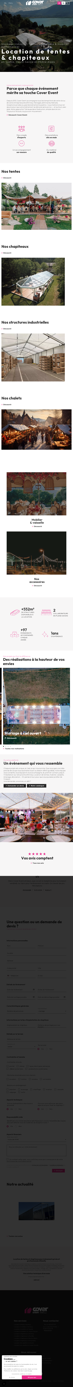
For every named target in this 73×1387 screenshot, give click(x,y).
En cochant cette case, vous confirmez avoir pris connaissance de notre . (35, 1160)
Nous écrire (48, 1330)
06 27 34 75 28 (52, 1327)
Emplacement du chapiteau (17, 1025)
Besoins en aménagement (16, 1085)
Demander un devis (16, 786)
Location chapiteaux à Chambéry (25, 1340)
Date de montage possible (17, 997)
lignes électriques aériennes (40, 1066)
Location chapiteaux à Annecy (24, 1334)
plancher (13, 1089)
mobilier (49, 1089)
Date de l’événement (14, 990)
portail (12, 1066)
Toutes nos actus (16, 1236)
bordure (35, 1079)
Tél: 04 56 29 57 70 (50, 1324)
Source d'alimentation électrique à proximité (20, 1104)
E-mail (40, 976)
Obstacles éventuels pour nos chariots (21, 1075)
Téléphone (14, 976)
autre (23, 1092)
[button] (3, 746)
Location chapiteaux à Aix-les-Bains (25, 1338)
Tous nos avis (38, 863)
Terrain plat (42, 1045)
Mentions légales (14, 1381)
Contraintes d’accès (14, 1062)
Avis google (27, 890)
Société (10, 953)
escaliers (13, 1079)
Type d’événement (42, 1008)
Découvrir (7, 178)
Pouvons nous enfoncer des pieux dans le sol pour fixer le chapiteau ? (51, 1104)
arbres (22, 1066)
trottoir (24, 1079)
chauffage (37, 1089)
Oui (42, 1049)
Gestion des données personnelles (29, 1381)
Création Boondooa (58, 1381)
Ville (39, 968)
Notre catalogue (37, 786)
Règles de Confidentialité (40, 1165)
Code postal (11, 968)
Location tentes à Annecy (22, 1324)
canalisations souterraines (38, 1069)
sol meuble (47, 1079)
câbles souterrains (16, 1069)
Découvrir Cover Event (18, 115)
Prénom (41, 946)
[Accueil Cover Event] (35, 3)
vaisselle (60, 1089)
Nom (9, 946)
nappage (13, 1092)
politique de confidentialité (19, 1161)
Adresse (10, 961)
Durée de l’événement (46, 990)
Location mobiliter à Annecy (23, 1327)
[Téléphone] (67, 3)
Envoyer (59, 1171)
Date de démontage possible (48, 997)
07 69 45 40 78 (48, 1328)
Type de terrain (11, 1044)
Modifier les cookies (45, 1381)
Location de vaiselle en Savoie (24, 1343)
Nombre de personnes (15, 1011)
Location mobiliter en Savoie (23, 1329)
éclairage (24, 1089)
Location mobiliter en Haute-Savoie (26, 1331)
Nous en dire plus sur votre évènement (23, 1147)
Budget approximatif (12, 1137)
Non (50, 1049)
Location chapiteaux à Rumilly (24, 1336)
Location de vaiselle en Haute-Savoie (26, 1345)
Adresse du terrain (14, 1039)
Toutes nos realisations (14, 749)
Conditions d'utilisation (56, 1165)
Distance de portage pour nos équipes (49, 1026)
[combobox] (9, 975)
